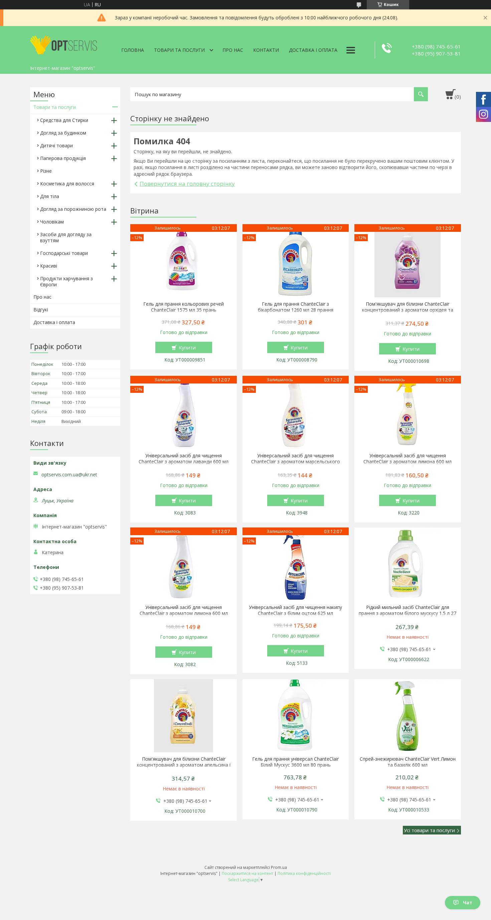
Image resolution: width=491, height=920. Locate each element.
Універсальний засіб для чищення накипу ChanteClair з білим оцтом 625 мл (295, 610)
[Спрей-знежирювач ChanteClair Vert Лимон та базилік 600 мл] (407, 716)
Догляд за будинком (63, 133)
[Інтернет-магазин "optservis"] (63, 44)
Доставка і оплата (313, 50)
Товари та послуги (179, 50)
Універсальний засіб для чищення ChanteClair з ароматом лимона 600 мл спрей (407, 462)
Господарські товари (64, 253)
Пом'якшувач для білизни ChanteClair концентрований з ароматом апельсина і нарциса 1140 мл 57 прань (183, 765)
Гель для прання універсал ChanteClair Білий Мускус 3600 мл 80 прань (295, 762)
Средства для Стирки (64, 120)
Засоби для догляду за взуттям (66, 237)
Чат (467, 902)
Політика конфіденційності (304, 873)
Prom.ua (279, 867)
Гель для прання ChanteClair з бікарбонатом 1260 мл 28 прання (295, 307)
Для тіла (49, 196)
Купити (187, 347)
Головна (132, 50)
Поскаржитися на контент (247, 873)
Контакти (266, 50)
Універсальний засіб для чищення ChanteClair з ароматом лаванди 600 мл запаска (183, 462)
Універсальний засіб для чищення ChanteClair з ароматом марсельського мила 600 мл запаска (295, 462)
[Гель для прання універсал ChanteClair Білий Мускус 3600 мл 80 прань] (295, 716)
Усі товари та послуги (429, 830)
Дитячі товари (56, 145)
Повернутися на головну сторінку (187, 183)
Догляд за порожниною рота (73, 209)
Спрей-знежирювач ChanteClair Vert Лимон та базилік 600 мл (408, 762)
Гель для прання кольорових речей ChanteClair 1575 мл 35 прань (183, 307)
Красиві (48, 266)
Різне (46, 171)
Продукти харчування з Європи (66, 281)
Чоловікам (52, 221)
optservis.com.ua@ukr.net (69, 475)
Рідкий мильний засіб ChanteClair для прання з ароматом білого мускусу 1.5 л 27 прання (407, 613)
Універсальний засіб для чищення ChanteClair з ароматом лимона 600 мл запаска (184, 613)
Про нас (232, 50)
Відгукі (40, 309)
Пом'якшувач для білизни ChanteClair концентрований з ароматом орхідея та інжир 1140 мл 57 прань (407, 310)
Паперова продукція (63, 158)
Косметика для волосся (67, 183)
